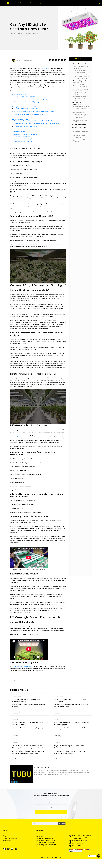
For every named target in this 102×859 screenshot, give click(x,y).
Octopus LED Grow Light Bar (22, 136)
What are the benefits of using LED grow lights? (27, 102)
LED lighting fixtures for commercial (46, 840)
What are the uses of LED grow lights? (25, 96)
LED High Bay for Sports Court (45, 838)
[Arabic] (70, 849)
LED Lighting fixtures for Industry (45, 842)
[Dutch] (74, 849)
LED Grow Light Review (18, 131)
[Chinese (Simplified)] (72, 849)
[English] (76, 849)
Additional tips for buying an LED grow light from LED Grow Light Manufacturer (36, 124)
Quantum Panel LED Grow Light (23, 139)
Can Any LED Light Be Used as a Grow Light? (29, 26)
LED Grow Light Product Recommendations (24, 134)
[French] (78, 849)
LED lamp (19, 181)
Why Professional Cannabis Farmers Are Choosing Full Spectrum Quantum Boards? (28, 747)
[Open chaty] (98, 856)
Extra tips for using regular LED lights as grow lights (28, 114)
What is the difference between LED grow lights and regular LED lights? (34, 111)
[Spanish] (90, 849)
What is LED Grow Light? (19, 94)
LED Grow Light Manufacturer (20, 119)
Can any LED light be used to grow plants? (26, 108)
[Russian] (88, 849)
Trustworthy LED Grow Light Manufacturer (26, 126)
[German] (80, 849)
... (18, 707)
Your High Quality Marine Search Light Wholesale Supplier (26, 700)
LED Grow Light (46, 68)
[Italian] (82, 849)
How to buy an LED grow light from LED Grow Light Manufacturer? (33, 121)
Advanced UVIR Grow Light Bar (23, 142)
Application (39, 836)
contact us (47, 244)
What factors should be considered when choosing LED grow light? (33, 99)
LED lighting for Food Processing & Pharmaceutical (46, 845)
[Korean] (84, 849)
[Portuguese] (86, 849)
